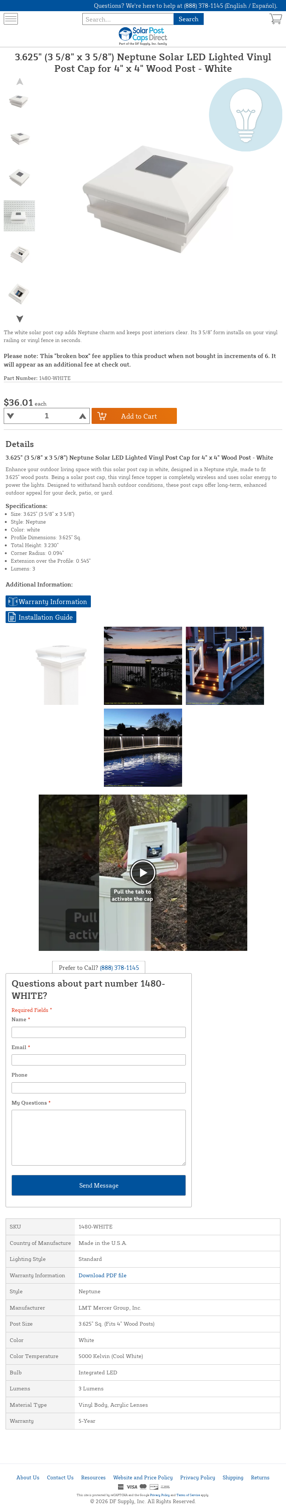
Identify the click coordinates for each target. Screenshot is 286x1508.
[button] (19, 319)
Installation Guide (46, 617)
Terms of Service (188, 1495)
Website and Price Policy (143, 1477)
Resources (93, 1477)
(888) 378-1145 (118, 967)
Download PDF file (103, 1275)
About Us (27, 1477)
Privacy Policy (197, 1477)
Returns (260, 1477)
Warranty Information (53, 601)
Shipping (233, 1477)
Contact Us (60, 1477)
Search (188, 19)
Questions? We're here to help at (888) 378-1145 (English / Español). (185, 5)
